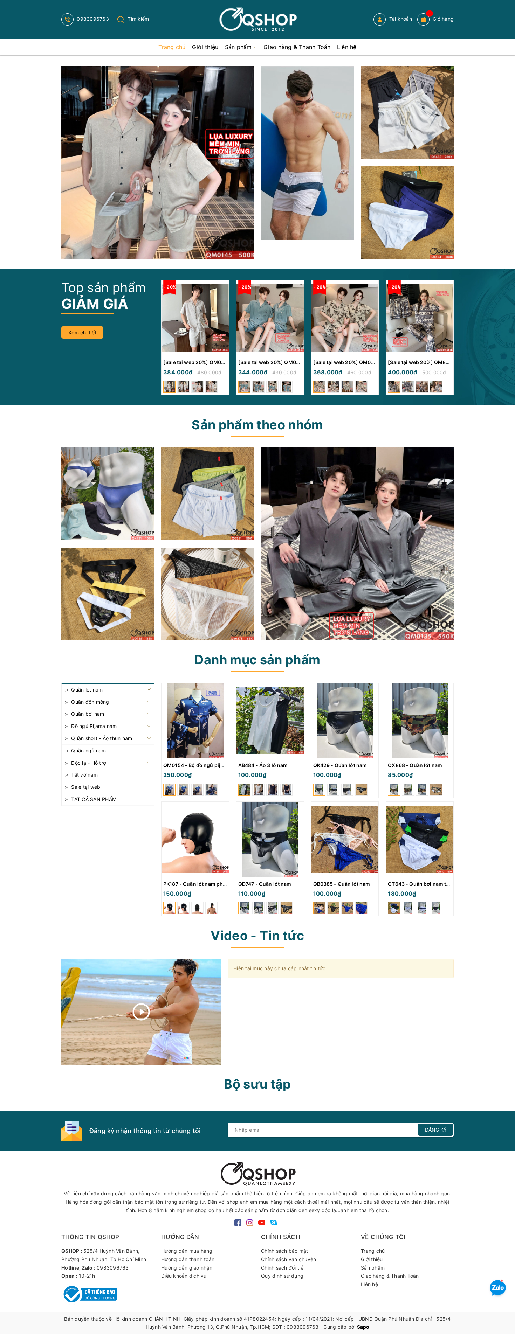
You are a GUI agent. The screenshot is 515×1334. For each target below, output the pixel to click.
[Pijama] (357, 543)
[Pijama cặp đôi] (157, 162)
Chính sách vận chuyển (288, 1259)
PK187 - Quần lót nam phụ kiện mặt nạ (209, 884)
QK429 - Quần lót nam (340, 765)
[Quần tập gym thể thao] (407, 112)
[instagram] (249, 1222)
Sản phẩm (373, 1268)
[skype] (273, 1222)
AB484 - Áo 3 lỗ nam (263, 765)
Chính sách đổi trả (282, 1268)
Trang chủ (373, 1251)
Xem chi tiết (82, 332)
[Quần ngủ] (207, 493)
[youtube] (261, 1222)
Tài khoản (399, 19)
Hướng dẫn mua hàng (187, 1251)
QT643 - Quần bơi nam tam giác (426, 884)
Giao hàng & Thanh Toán (390, 1276)
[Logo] (257, 19)
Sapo (363, 1327)
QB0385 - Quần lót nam (341, 884)
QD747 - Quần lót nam (264, 884)
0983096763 (92, 19)
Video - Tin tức (257, 935)
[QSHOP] (257, 1173)
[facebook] (237, 1222)
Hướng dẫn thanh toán (187, 1259)
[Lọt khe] (107, 493)
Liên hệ (369, 1284)
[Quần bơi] (407, 212)
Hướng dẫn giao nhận (186, 1268)
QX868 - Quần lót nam (415, 765)
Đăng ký (436, 1130)
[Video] (141, 1012)
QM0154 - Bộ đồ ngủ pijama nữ (201, 765)
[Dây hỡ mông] (107, 594)
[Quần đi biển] (307, 153)
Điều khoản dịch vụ (184, 1276)
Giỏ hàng (443, 19)
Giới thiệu (372, 1259)
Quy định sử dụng (282, 1276)
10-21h (87, 1276)
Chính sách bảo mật (284, 1251)
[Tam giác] (207, 594)
